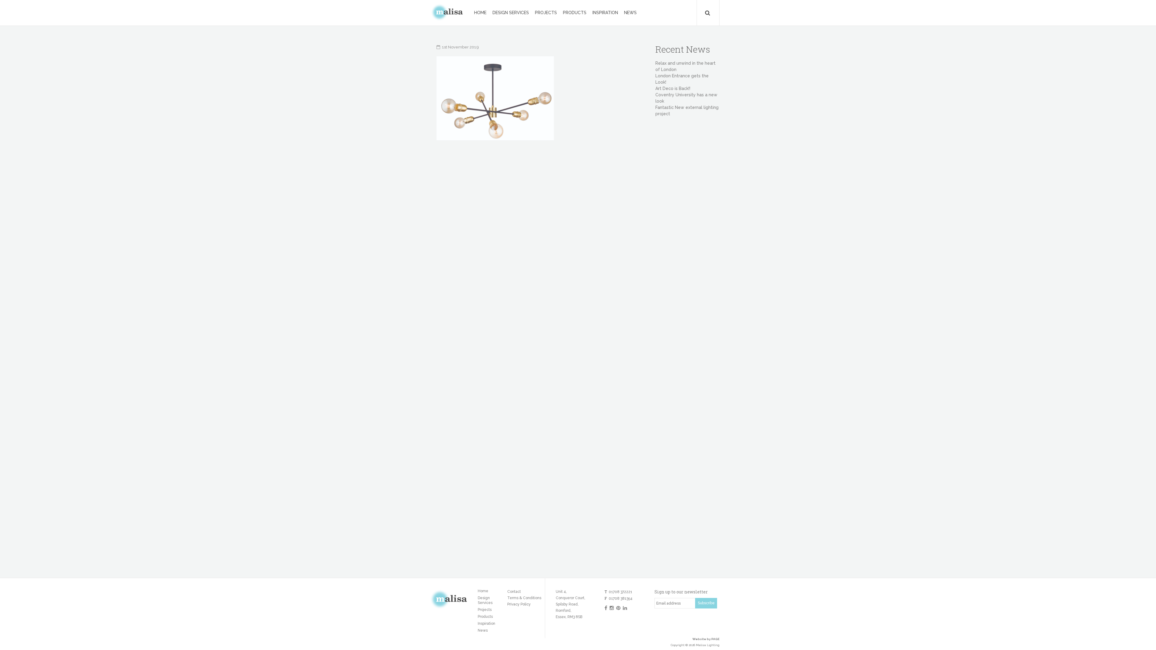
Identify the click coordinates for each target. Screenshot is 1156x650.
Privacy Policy (519, 604)
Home (480, 12)
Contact (514, 592)
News (630, 12)
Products (574, 12)
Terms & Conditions (524, 598)
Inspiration (605, 12)
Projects (546, 12)
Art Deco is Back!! (672, 88)
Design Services (511, 12)
